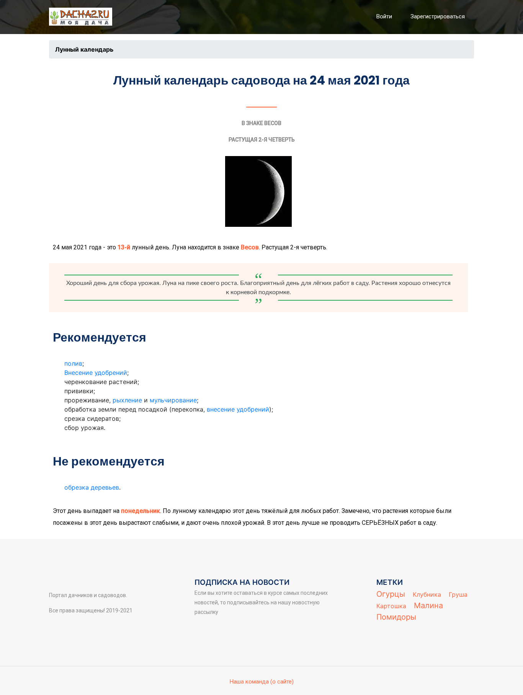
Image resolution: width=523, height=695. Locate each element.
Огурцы (390, 594)
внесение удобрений (238, 409)
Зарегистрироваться (437, 16)
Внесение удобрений (95, 372)
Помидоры (396, 617)
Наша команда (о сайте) (262, 681)
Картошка (391, 606)
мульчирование (173, 400)
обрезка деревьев (91, 487)
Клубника (427, 594)
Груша (458, 594)
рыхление (127, 400)
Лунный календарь (84, 49)
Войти (384, 16)
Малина (428, 605)
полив (73, 363)
